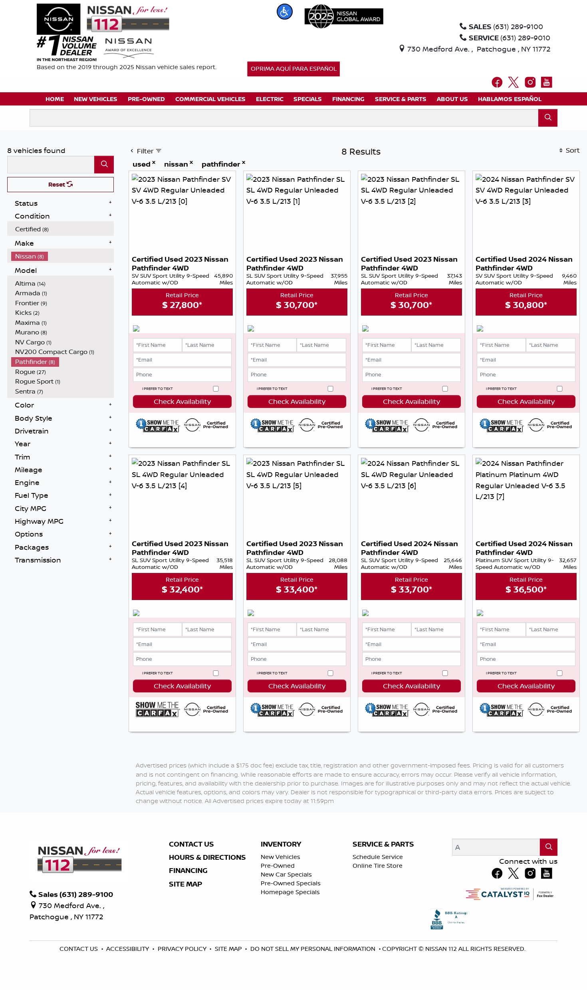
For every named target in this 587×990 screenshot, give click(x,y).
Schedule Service (378, 857)
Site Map (185, 884)
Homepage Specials (290, 892)
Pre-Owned (278, 865)
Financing (188, 871)
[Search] (548, 117)
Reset (57, 184)
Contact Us (191, 844)
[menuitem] (62, 229)
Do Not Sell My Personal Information (313, 948)
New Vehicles (280, 857)
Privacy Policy (183, 948)
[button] (285, 12)
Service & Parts (383, 844)
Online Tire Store (378, 865)
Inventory (281, 844)
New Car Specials (286, 874)
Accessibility (128, 948)
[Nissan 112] (103, 18)
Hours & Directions (207, 857)
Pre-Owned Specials (291, 883)
